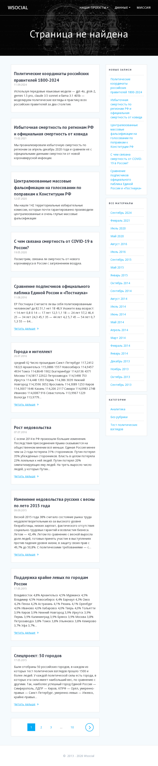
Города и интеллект (33, 351)
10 (73, 727)
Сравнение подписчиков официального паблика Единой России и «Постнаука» (125, 179)
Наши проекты (93, 7)
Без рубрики (119, 417)
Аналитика (117, 409)
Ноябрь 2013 (119, 369)
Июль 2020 (118, 228)
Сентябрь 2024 (120, 213)
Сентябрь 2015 (120, 260)
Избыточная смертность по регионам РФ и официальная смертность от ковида (126, 108)
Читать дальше (24, 328)
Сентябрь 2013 (120, 385)
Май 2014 (117, 322)
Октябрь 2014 (120, 283)
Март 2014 (117, 338)
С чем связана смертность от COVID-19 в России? (126, 158)
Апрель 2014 (119, 330)
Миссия (144, 7)
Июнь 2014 (118, 314)
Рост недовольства (32, 427)
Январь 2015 (119, 275)
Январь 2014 (119, 353)
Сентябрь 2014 (120, 291)
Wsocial (18, 7)
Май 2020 (117, 236)
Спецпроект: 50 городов (38, 655)
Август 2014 (118, 299)
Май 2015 (117, 267)
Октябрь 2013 (120, 377)
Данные (121, 7)
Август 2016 (118, 244)
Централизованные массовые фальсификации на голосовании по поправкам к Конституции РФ (47, 187)
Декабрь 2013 (120, 361)
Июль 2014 (118, 306)
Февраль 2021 (120, 220)
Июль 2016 (118, 252)
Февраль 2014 (120, 346)
